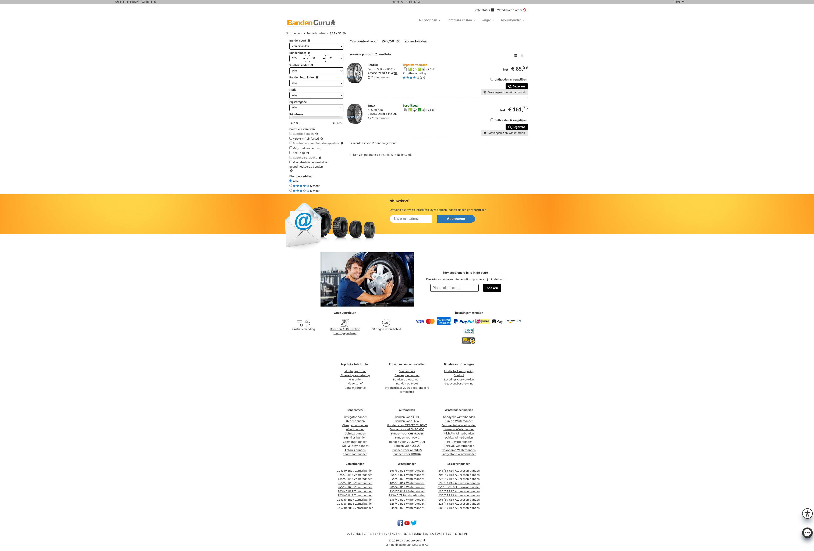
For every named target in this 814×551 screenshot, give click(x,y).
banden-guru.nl (414, 540)
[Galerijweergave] (522, 55)
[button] (807, 513)
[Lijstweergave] (516, 55)
